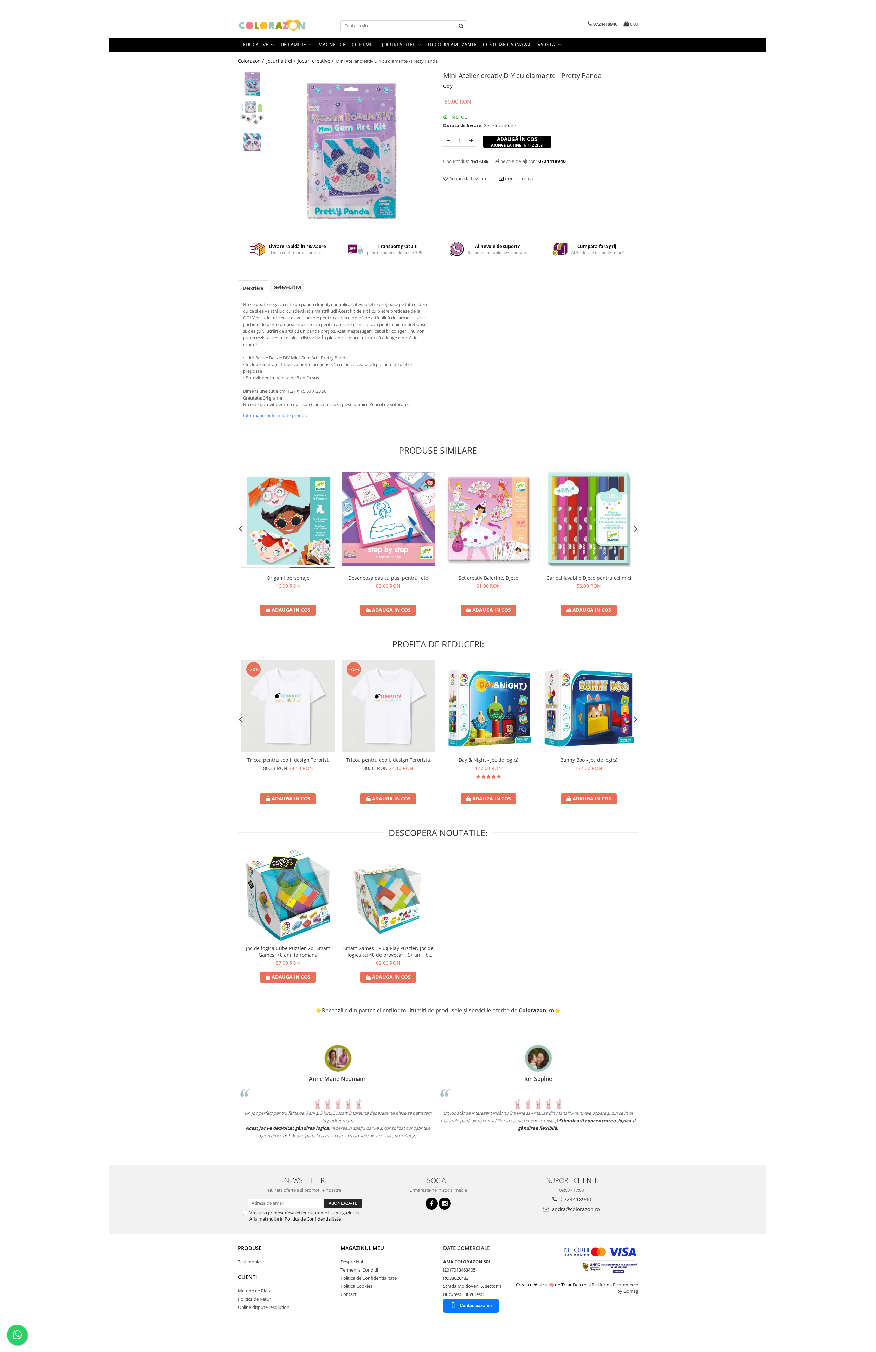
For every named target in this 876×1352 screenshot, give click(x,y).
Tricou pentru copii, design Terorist (287, 760)
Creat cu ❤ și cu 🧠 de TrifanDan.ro (552, 1284)
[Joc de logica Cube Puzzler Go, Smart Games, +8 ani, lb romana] (288, 895)
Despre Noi (351, 1262)
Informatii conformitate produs (275, 415)
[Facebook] (432, 1204)
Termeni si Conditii (359, 1270)
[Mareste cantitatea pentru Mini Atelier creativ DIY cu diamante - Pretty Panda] (471, 141)
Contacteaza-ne (476, 1305)
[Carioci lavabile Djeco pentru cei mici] (588, 519)
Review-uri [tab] (286, 287)
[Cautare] (461, 25)
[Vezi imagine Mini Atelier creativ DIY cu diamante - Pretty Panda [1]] (252, 113)
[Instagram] (445, 1204)
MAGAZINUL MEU (362, 1247)
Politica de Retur (254, 1299)
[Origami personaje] (288, 519)
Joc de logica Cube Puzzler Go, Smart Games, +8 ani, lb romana (288, 951)
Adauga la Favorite (468, 178)
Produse (249, 1247)
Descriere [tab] (253, 288)
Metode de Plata (254, 1291)
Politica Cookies (356, 1286)
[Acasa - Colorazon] (272, 26)
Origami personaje (288, 577)
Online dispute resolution (263, 1307)
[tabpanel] (351, 151)
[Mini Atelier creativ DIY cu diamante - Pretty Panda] (351, 151)
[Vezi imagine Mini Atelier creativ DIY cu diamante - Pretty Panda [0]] (252, 84)
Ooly (448, 86)
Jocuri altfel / (281, 61)
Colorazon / (251, 61)
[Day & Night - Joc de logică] (488, 706)
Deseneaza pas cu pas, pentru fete (388, 577)
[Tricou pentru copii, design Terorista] (388, 706)
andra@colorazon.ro (575, 1208)
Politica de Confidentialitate (313, 1219)
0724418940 (575, 1199)
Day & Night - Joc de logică (489, 760)
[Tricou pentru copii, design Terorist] (288, 706)
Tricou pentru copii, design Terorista (388, 760)
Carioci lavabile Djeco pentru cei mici (588, 577)
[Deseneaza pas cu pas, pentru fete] (388, 519)
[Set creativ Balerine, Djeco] (488, 519)
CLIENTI (247, 1277)
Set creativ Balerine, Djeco (488, 577)
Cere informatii (520, 178)
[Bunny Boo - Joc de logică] (588, 706)
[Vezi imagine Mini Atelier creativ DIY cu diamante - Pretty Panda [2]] (252, 142)
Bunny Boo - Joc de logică (589, 760)
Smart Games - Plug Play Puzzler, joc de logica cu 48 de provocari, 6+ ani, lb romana (388, 951)
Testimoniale (251, 1262)
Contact (348, 1294)
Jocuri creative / (316, 61)
